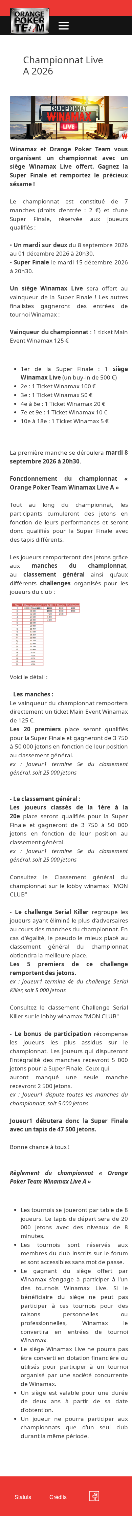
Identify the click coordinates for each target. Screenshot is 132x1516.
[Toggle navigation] (63, 26)
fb (87, 1499)
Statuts (23, 1497)
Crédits (58, 1497)
